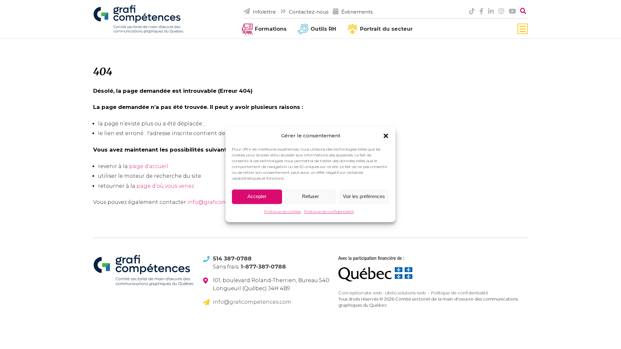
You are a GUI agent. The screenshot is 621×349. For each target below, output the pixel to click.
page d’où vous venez (165, 186)
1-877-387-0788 (263, 266)
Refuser (310, 196)
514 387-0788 (232, 258)
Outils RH (323, 29)
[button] (386, 135)
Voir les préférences (364, 196)
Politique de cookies (282, 211)
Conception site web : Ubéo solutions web (382, 292)
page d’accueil (148, 166)
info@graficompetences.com (252, 302)
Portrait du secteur (386, 29)
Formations (271, 29)
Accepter (257, 196)
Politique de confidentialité (329, 211)
